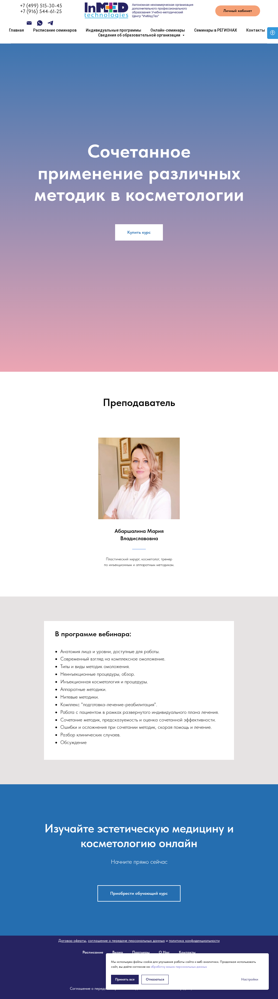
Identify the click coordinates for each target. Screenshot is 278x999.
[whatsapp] (39, 25)
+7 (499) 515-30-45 (41, 5)
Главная (16, 30)
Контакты (255, 30)
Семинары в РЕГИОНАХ (215, 30)
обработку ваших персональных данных (179, 967)
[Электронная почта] (29, 25)
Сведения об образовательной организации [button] (139, 35)
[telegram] (50, 25)
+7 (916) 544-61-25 (41, 11)
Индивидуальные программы (113, 30)
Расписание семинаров (55, 30)
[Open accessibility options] (272, 33)
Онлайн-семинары (167, 30)
